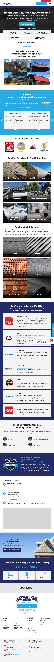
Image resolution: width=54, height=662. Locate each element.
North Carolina (7, 6)
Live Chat (9, 502)
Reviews (23, 0)
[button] (2, 120)
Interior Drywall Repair (18, 628)
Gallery (28, 0)
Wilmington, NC (10, 649)
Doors (15, 623)
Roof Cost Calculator (30, 621)
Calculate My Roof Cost (11, 549)
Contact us (29, 20)
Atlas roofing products (25, 337)
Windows (16, 619)
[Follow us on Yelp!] (34, 610)
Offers (4, 622)
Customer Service (36, 0)
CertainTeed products (36, 355)
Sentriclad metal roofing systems (24, 367)
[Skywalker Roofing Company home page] (7, 4)
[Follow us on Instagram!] (20, 610)
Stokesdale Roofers (41, 44)
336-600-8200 (15, 490)
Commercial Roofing (6, 628)
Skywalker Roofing (46, 102)
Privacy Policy (43, 628)
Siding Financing (31, 632)
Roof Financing (32, 28)
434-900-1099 (15, 654)
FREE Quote (41, 3)
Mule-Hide (19, 381)
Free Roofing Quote (27, 24)
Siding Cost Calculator (30, 624)
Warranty (5, 620)
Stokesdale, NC (34, 645)
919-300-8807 (13, 498)
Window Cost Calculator (30, 627)
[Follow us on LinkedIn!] (31, 610)
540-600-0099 (40, 649)
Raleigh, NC (33, 640)
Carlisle (18, 395)
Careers (41, 626)
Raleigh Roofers (21, 44)
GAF (18, 409)
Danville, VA (9, 654)
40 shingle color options (16, 234)
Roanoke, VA (34, 649)
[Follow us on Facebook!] (23, 610)
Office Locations (18, 6)
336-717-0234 (47, 0)
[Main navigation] (50, 4)
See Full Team (26, 449)
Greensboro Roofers (12, 44)
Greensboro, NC (10, 640)
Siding (16, 617)
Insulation (17, 625)
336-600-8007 (17, 492)
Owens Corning (22, 318)
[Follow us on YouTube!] (26, 610)
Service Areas (43, 620)
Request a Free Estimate (13, 483)
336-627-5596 (15, 494)
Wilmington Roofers (27, 46)
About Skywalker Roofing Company (45, 617)
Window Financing (31, 634)
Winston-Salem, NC (11, 645)
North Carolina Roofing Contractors (26, 588)
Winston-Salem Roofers (31, 44)
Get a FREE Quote (27, 606)
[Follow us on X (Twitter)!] (28, 610)
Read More (22, 120)
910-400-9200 (15, 496)
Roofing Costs (22, 28)
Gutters (16, 621)
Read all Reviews (27, 107)
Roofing (5, 625)
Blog (41, 624)
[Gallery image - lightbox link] (15, 72)
